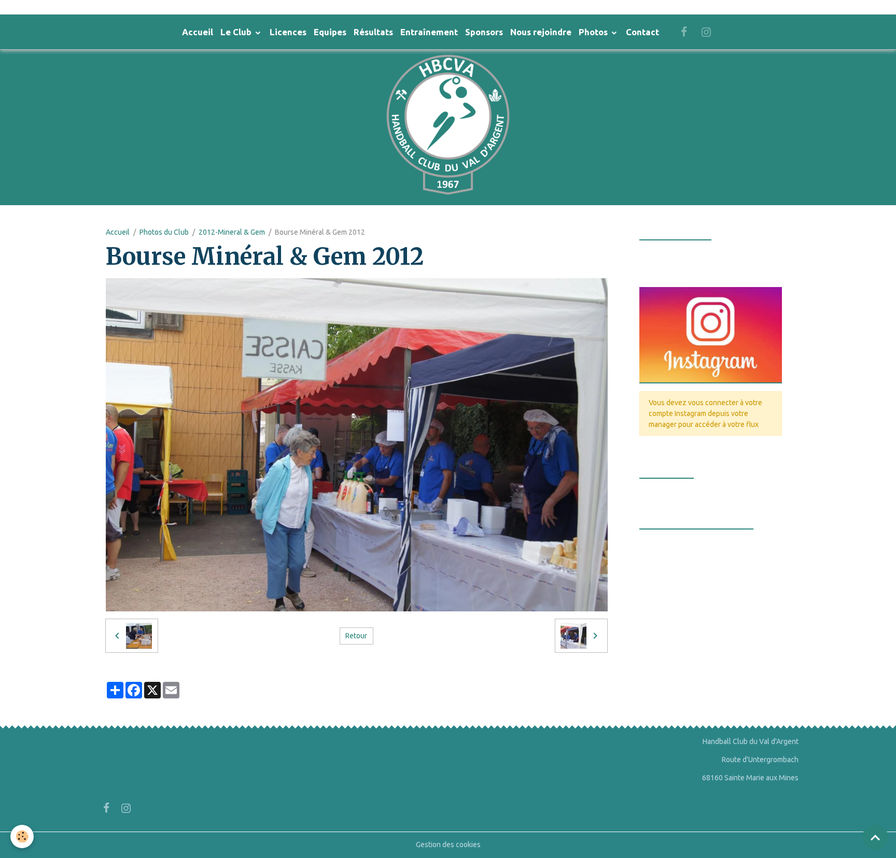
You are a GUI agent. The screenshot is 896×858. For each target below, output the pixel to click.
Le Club (237, 32)
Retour (356, 636)
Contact (642, 32)
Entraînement (429, 32)
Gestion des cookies (448, 844)
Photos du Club (164, 232)
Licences (288, 32)
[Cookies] (22, 836)
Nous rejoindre (540, 32)
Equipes (330, 32)
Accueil (197, 32)
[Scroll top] (875, 837)
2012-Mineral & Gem (232, 232)
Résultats (373, 32)
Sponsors (484, 32)
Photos (594, 32)
